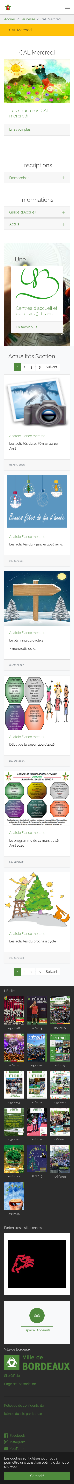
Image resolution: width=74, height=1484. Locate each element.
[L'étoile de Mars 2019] (14, 1196)
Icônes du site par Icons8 (23, 1414)
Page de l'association (20, 1384)
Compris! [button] (37, 1476)
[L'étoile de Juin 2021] (60, 1122)
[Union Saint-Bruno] (8, 7)
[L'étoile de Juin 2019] (60, 1159)
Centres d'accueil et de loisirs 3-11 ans (36, 311)
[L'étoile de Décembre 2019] (37, 1159)
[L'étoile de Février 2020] (14, 1159)
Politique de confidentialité (24, 1405)
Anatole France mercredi (27, 436)
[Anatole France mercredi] (37, 402)
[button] (9, 1264)
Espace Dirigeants (37, 1330)
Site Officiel (12, 1376)
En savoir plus (20, 129)
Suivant (51, 367)
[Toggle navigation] (67, 7)
